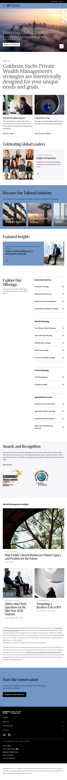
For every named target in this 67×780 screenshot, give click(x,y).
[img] (33, 712)
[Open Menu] (4, 6)
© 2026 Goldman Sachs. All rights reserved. (16, 741)
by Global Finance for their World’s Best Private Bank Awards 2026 (43, 652)
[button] (14, 6)
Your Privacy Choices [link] (9, 749)
